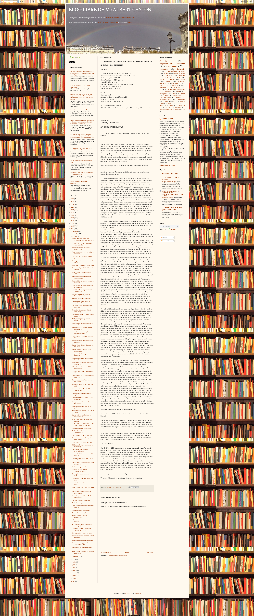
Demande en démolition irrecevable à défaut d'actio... (82, 372)
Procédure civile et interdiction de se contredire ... (82, 459)
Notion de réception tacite (79, 467)
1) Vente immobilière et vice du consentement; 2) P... (81, 431)
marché (162, 79)
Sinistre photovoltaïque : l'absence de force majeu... (82, 346)
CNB (175, 101)
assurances (173, 66)
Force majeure (177, 95)
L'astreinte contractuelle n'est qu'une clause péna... (82, 398)
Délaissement (178, 107)
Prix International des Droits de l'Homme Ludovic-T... (81, 295)
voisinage (169, 75)
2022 (72, 210)
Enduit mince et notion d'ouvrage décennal (81, 483)
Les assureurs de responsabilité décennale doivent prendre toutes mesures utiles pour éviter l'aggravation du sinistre (82, 73)
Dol (178, 91)
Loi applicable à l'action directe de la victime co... (82, 337)
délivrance (168, 107)
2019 (72, 218)
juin (74, 565)
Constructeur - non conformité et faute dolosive (83, 479)
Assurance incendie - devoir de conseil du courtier (83, 536)
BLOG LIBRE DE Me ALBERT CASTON (110, 9)
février (75, 575)
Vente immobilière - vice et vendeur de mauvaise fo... (83, 253)
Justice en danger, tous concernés (81, 298)
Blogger (138, 593)
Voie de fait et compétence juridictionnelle (79, 516)
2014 (72, 582)
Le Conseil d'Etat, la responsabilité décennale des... (82, 306)
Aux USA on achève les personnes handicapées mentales (171, 196)
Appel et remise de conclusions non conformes (82, 420)
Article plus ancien (148, 552)
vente (179, 77)
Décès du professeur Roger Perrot (79, 110)
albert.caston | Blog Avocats (170, 173)
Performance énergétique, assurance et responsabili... (82, 363)
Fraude (162, 105)
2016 (72, 226)
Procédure (166, 60)
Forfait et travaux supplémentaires (81, 500)
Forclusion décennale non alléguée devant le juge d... (81, 311)
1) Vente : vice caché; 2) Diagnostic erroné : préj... (82, 525)
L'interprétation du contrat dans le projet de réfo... (81, 394)
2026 (72, 199)
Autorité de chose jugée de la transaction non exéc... (80, 543)
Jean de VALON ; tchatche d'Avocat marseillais (172, 178)
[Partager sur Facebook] (136, 487)
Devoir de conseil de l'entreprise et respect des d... (82, 381)
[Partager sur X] (134, 487)
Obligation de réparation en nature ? (82, 503)
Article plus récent (106, 552)
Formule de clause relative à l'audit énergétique (80, 86)
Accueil (127, 552)
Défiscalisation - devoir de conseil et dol (82, 257)
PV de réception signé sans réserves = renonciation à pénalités (80, 149)
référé (162, 85)
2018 (72, 221)
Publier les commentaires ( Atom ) (118, 556)
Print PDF (76, 57)
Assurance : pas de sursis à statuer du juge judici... (82, 341)
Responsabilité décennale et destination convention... (83, 282)
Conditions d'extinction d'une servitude (83, 265)
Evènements (177, 109)
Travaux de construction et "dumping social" (82, 385)
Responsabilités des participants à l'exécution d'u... (81, 492)
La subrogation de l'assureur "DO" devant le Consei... (81, 450)
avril (74, 570)
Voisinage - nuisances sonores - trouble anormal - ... (83, 261)
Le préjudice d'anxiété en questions (82, 442)
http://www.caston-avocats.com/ (108, 22)
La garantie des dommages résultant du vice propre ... (83, 354)
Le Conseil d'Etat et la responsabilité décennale (82, 454)
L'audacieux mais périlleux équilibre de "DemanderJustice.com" (81, 173)
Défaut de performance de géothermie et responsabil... (82, 286)
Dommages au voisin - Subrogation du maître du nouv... (83, 439)
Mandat (183, 93)
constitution (182, 105)
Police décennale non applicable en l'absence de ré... (82, 328)
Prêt (174, 93)
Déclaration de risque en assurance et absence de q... (82, 446)
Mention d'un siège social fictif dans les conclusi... (83, 411)
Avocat (169, 81)
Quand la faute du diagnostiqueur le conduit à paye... (82, 290)
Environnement (181, 99)
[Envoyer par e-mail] (129, 487)
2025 (72, 202)
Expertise (168, 77)
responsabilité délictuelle (176, 71)
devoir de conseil (179, 73)
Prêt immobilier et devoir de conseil (82, 533)
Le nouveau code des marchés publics (82, 540)
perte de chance (179, 87)
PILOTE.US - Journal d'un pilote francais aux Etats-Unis (172, 208)
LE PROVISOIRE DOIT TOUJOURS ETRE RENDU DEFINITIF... (83, 424)
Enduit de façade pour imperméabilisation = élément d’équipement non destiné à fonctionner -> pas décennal (82, 122)
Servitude (166, 101)
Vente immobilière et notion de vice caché (82, 273)
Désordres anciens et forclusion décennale (80, 520)
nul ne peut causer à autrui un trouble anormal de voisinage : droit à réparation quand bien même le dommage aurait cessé (82, 136)
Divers (166, 95)
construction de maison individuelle (116, 490)
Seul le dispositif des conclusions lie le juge (81, 161)
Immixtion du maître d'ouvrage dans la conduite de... (83, 315)
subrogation (164, 93)
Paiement (168, 91)
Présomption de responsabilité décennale (80, 475)
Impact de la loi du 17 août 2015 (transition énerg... (81, 389)
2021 (72, 212)
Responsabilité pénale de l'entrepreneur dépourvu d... (83, 376)
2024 (72, 204)
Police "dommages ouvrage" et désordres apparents (80, 332)
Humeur (182, 79)
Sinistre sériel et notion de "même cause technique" (81, 350)
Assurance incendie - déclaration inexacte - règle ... (81, 248)
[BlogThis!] (132, 487)
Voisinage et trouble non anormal (81, 428)
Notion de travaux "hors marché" (81, 510)
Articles (164, 237)
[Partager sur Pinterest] (138, 487)
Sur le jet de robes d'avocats (169, 181)
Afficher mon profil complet (167, 165)
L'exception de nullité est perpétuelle (82, 435)
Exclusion (175, 85)
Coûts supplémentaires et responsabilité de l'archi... (83, 506)
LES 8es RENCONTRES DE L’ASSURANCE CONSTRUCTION (83, 239)
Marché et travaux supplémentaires (82, 513)
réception (182, 75)
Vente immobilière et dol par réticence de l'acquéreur (83, 552)
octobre (75, 236)
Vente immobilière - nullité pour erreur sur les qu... (83, 488)
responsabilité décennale (172, 63)
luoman (127, 593)
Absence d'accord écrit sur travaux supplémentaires (81, 277)
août (74, 559)
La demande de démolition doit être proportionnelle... (82, 302)
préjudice (164, 68)
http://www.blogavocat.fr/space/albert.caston (120, 17)
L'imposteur (165, 211)
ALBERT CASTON (167, 119)
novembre (75, 234)
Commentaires (166, 241)
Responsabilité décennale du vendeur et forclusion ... (83, 463)
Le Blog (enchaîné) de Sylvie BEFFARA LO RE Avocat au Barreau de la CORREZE (172, 192)
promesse (171, 105)
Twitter (129, 22)
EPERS (179, 103)
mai (74, 567)
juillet (74, 562)
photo (184, 109)
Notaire (172, 79)
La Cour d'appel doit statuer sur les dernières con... (82, 548)
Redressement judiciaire (166, 109)
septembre (76, 557)
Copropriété (175, 83)
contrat (166, 73)
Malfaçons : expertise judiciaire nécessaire (81, 319)
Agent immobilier (165, 97)
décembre (75, 231)
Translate (173, 229)
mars (74, 573)
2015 (72, 229)
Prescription (181, 69)
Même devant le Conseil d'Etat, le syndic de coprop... (81, 407)
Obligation (178, 97)
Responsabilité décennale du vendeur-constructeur (82, 324)
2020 (72, 215)
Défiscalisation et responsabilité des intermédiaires (82, 367)
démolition (128, 490)
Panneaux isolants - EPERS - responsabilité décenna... (80, 470)
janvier (75, 578)
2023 (72, 207)
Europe (170, 103)
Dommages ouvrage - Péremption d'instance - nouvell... (81, 529)
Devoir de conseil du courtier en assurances (79, 182)
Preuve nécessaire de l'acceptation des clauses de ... (82, 359)
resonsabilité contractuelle (176, 89)
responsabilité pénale (166, 99)
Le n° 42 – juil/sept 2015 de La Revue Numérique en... (83, 496)
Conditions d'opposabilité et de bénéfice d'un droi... (83, 268)
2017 (72, 223)
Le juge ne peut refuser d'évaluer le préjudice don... (82, 402)
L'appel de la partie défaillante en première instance (81, 416)
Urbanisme (164, 87)
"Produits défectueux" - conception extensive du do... (82, 244)
